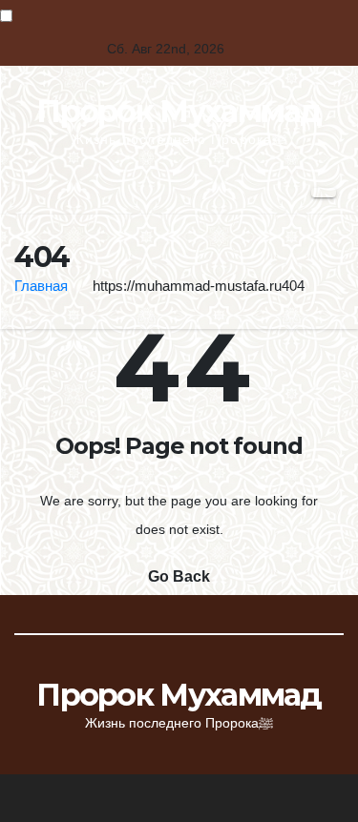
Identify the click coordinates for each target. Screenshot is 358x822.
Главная (41, 285)
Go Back (179, 576)
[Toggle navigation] (323, 192)
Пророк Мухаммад (179, 111)
